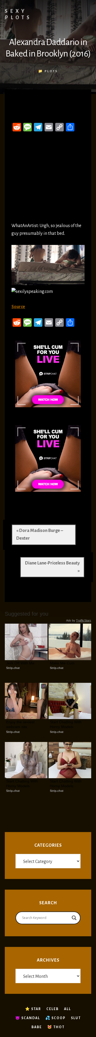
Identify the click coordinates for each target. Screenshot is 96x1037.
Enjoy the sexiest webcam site (21, 724)
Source (18, 306)
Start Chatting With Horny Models (66, 724)
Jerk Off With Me (20, 663)
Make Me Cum (62, 663)
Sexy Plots (18, 14)
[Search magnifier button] (74, 918)
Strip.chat (13, 667)
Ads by (78, 620)
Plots (51, 71)
